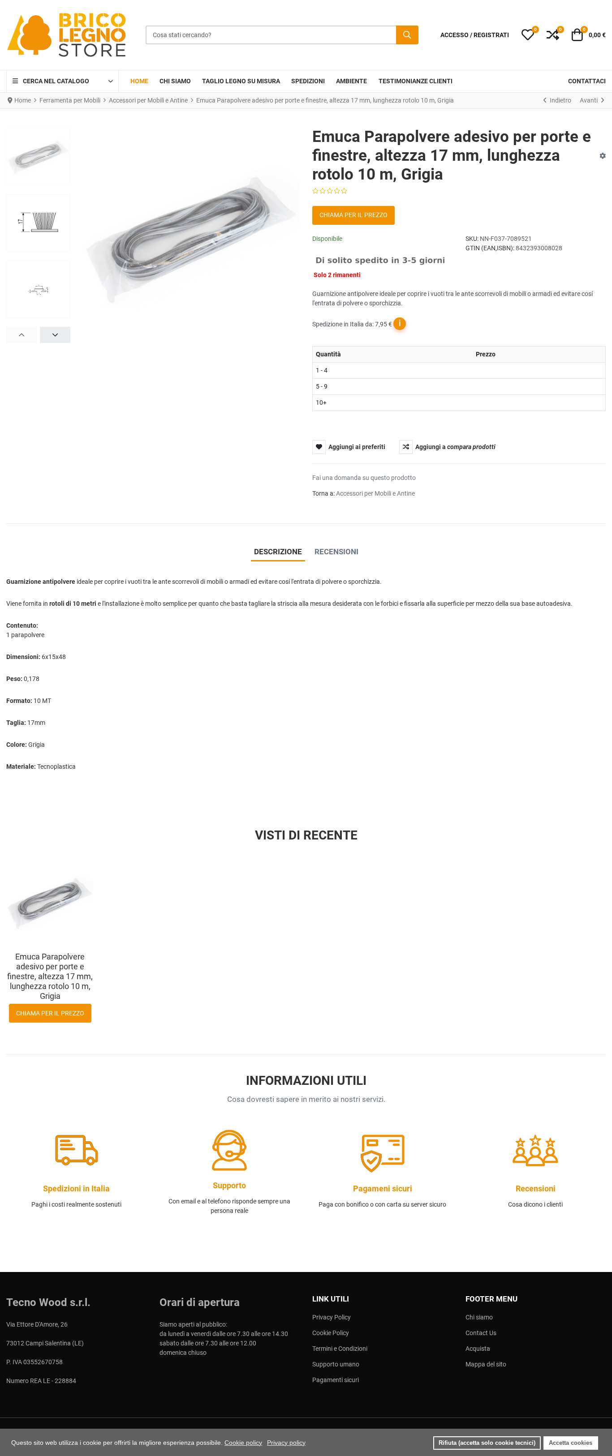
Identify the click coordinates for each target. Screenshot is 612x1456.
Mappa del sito (485, 1364)
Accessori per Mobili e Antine (375, 493)
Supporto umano (335, 1364)
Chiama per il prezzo (353, 214)
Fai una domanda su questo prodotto (364, 477)
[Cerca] (407, 35)
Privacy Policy (331, 1317)
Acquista (477, 1348)
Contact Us (480, 1332)
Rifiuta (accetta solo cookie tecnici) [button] (487, 1443)
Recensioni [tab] (336, 551)
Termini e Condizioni (339, 1348)
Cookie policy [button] (243, 1442)
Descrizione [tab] (278, 551)
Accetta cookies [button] (570, 1443)
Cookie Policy (330, 1332)
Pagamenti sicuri (335, 1379)
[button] (527, 35)
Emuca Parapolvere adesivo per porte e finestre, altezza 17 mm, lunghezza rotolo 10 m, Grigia (50, 976)
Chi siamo (479, 1317)
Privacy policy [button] (286, 1442)
